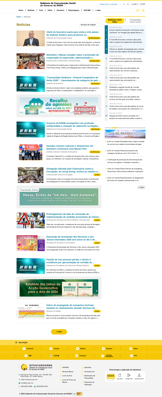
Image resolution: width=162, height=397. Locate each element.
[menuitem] (31, 10)
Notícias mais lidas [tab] (115, 21)
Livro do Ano (67, 376)
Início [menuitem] (21, 10)
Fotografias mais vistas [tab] (135, 21)
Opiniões (87, 367)
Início (19, 17)
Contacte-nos (89, 371)
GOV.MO (65, 367)
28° (136, 4)
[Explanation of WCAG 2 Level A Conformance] (77, 394)
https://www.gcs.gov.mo (29, 379)
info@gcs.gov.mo (27, 383)
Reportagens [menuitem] (73, 10)
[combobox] (90, 25)
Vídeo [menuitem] (49, 10)
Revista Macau (67, 371)
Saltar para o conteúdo (108, 4)
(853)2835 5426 (42, 386)
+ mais (141, 187)
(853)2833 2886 (26, 386)
